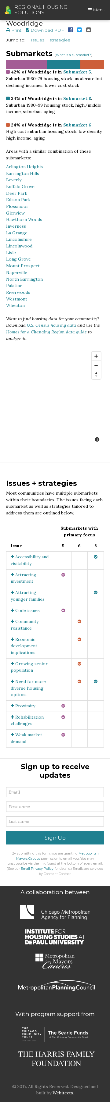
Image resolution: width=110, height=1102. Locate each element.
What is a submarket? (73, 55)
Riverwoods (18, 292)
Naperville (16, 272)
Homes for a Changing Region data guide (46, 332)
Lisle (11, 252)
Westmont (16, 299)
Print (15, 30)
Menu (98, 9)
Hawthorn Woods (24, 219)
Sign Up (55, 837)
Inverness (16, 226)
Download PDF (46, 30)
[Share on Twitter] (79, 30)
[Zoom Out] (96, 365)
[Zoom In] (96, 356)
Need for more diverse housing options (28, 688)
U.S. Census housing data (51, 325)
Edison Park (18, 199)
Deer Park (16, 193)
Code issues (27, 610)
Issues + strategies (50, 40)
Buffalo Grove (20, 186)
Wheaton (15, 305)
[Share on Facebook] (70, 30)
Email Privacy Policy (37, 869)
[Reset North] (96, 374)
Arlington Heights (24, 166)
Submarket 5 (77, 72)
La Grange (17, 233)
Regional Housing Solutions (41, 10)
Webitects (63, 1093)
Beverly (13, 180)
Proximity (24, 706)
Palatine (14, 285)
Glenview (15, 213)
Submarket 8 (77, 98)
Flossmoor (17, 206)
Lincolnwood (19, 246)
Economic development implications (24, 646)
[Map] (55, 397)
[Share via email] (88, 30)
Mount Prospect (23, 265)
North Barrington (24, 279)
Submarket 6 (77, 125)
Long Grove (18, 259)
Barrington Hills (22, 173)
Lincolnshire (19, 239)
